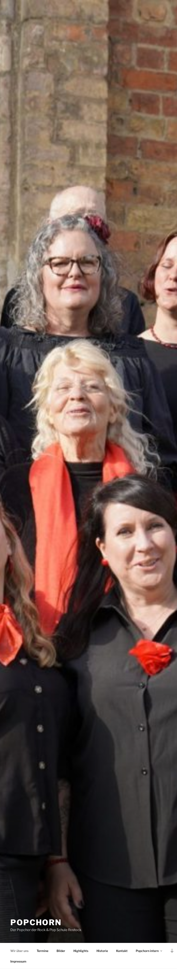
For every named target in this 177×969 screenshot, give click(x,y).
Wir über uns (19, 951)
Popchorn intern (147, 951)
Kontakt (122, 951)
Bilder (61, 951)
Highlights (80, 951)
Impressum (18, 961)
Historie (102, 951)
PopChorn (36, 922)
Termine (42, 951)
